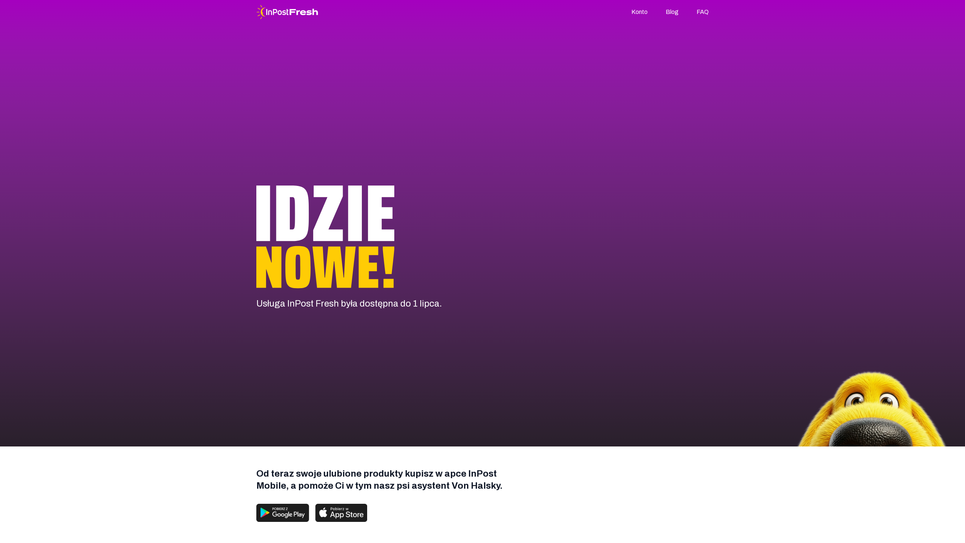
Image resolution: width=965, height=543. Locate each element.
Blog (672, 12)
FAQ (703, 12)
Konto (639, 12)
